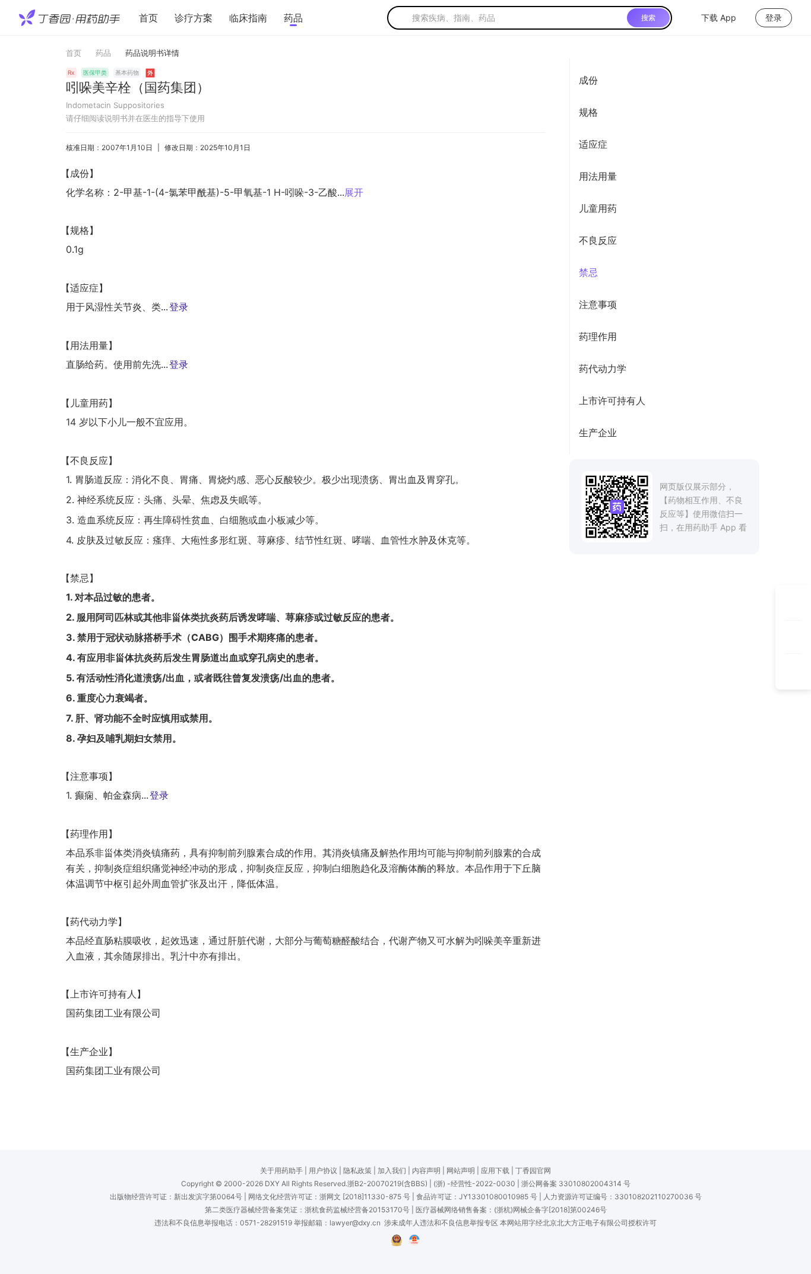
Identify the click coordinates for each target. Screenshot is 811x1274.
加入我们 (392, 1170)
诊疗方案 (194, 18)
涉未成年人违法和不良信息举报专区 (441, 1222)
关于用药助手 (281, 1170)
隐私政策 (357, 1170)
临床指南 (248, 18)
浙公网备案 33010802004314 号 (576, 1183)
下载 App (718, 17)
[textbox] (517, 18)
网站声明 (460, 1170)
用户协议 (323, 1170)
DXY (272, 1183)
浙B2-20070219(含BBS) (387, 1183)
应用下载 (495, 1170)
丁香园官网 (533, 1170)
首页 (148, 18)
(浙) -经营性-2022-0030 (474, 1183)
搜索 (648, 17)
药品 (293, 18)
